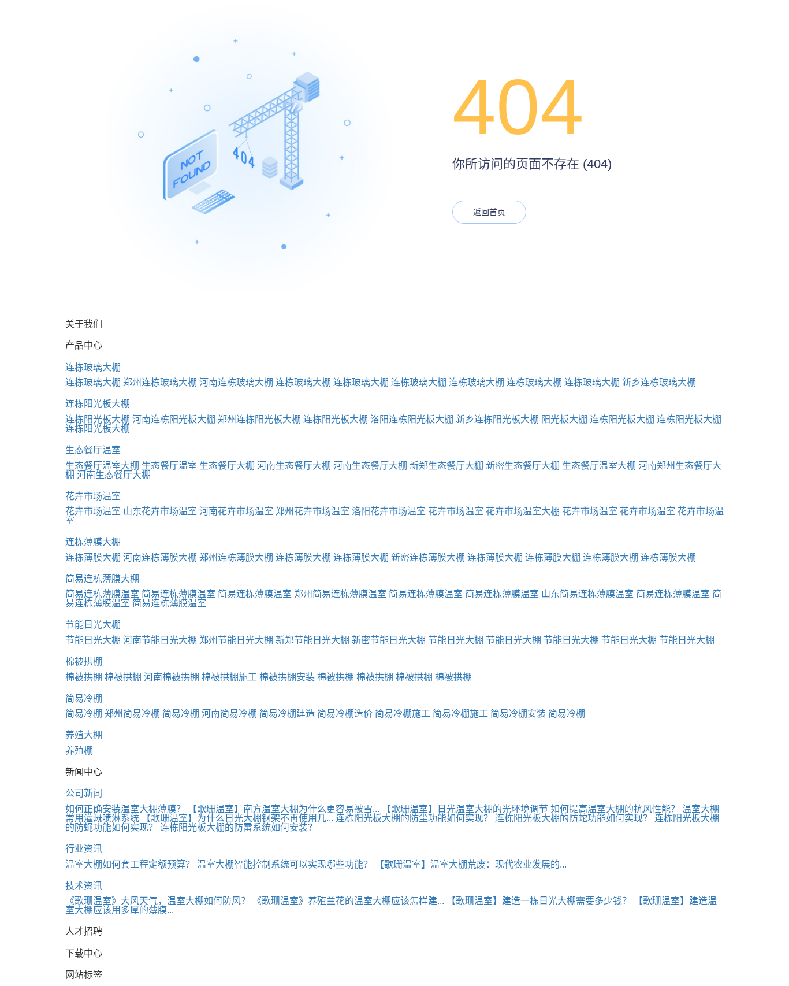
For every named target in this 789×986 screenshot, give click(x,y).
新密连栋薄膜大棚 (428, 557)
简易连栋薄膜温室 (102, 594)
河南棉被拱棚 (171, 677)
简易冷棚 (83, 698)
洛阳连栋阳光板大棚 (411, 419)
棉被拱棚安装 (287, 677)
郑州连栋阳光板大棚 (259, 419)
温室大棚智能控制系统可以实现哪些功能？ (285, 864)
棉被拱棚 (83, 661)
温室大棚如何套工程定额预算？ (130, 864)
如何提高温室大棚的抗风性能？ (615, 809)
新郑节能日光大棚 (312, 640)
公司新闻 (83, 793)
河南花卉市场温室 (236, 511)
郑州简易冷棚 (132, 713)
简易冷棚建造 (287, 713)
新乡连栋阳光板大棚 (497, 419)
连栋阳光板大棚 (97, 404)
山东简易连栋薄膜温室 (587, 594)
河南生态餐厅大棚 (294, 465)
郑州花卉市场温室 (312, 511)
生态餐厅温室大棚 (102, 465)
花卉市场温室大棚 (523, 511)
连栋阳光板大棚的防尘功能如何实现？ (414, 818)
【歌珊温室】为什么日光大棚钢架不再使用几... (237, 818)
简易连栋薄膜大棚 (102, 579)
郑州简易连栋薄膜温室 (340, 594)
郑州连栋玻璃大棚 (160, 382)
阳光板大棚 (564, 419)
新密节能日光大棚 (389, 640)
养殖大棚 (83, 735)
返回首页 (489, 212)
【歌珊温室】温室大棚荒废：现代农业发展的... (471, 864)
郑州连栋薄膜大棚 (236, 557)
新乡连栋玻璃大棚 (659, 382)
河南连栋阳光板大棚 (173, 419)
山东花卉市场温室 (160, 511)
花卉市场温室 (93, 496)
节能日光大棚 (93, 624)
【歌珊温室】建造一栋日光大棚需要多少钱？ (538, 901)
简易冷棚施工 (402, 713)
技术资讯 (83, 886)
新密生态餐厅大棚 (523, 465)
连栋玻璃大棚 (93, 367)
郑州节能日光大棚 (236, 640)
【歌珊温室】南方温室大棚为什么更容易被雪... (283, 809)
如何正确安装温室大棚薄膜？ (125, 809)
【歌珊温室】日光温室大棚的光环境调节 (465, 809)
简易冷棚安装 (518, 713)
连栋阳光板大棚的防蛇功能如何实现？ (573, 818)
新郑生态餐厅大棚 (446, 465)
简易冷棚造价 (345, 713)
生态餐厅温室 (93, 450)
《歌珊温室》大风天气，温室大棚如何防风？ (157, 901)
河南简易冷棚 (229, 713)
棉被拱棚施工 (229, 677)
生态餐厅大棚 (227, 465)
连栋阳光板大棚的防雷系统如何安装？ (238, 827)
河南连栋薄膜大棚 (160, 557)
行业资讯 (83, 849)
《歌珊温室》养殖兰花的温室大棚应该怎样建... (348, 901)
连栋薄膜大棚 (93, 542)
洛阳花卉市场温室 (389, 511)
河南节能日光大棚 (160, 640)
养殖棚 (79, 750)
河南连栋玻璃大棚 (236, 382)
